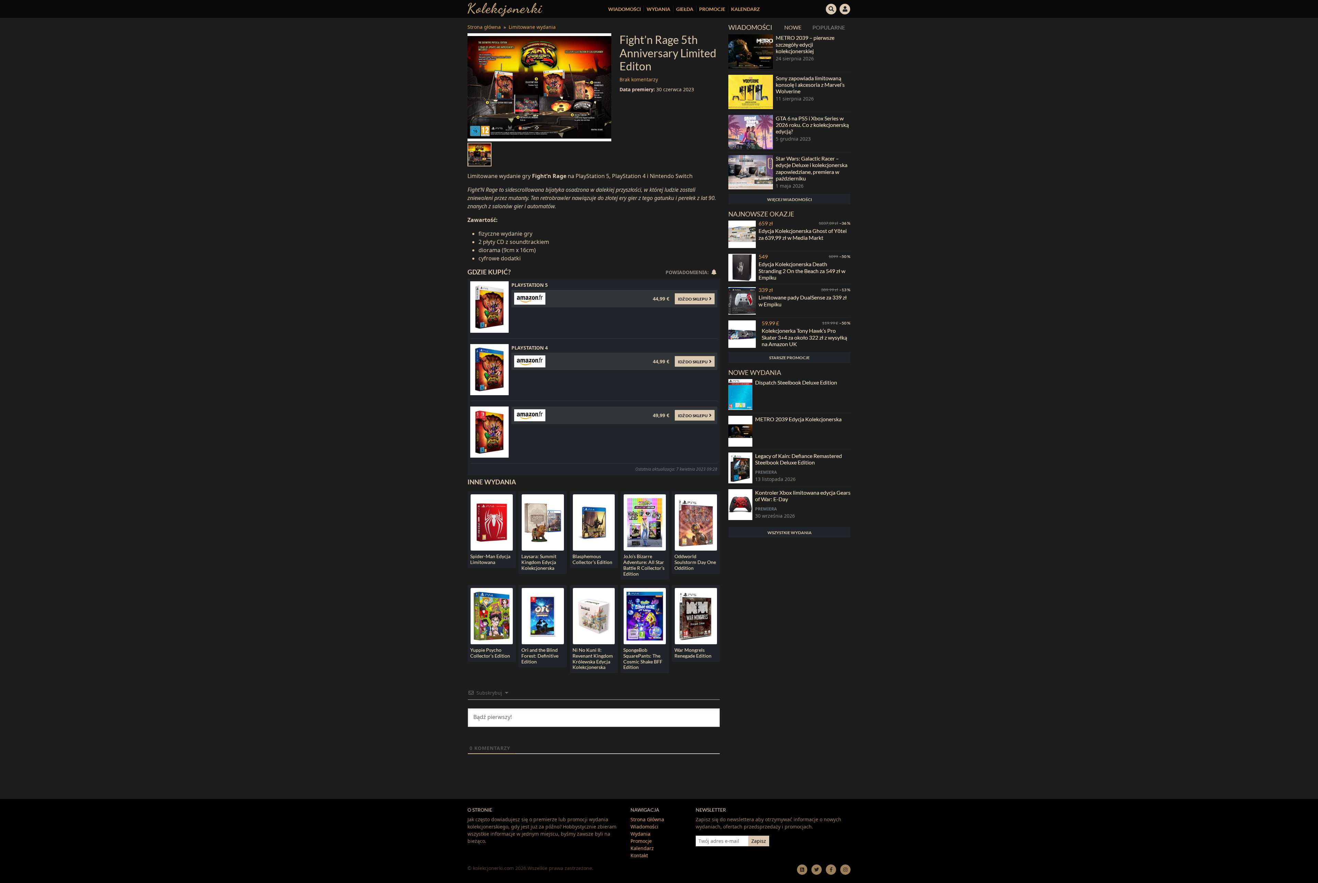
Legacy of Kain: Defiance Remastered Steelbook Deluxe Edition (798, 459)
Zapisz (758, 841)
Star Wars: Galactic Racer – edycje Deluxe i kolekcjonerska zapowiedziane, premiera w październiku (811, 168)
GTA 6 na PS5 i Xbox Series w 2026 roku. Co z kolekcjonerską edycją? (812, 124)
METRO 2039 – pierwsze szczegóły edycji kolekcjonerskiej (805, 44)
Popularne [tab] (828, 27)
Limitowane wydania (532, 27)
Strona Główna (647, 819)
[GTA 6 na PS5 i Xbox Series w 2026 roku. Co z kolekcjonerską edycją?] (750, 132)
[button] (831, 8)
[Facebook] (831, 869)
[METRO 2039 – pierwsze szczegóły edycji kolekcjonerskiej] (750, 51)
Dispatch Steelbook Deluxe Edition (796, 382)
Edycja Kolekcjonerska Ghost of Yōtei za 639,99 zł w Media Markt (803, 233)
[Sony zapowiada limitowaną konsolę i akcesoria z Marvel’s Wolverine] (750, 92)
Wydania (658, 9)
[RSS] (802, 869)
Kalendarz (745, 9)
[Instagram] (845, 869)
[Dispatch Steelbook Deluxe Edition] (740, 394)
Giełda (684, 9)
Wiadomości (624, 9)
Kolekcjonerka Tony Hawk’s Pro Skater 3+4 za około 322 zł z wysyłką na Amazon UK (804, 337)
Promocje (712, 9)
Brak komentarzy (639, 79)
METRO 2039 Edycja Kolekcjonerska (798, 419)
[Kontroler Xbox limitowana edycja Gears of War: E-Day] (740, 504)
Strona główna (484, 27)
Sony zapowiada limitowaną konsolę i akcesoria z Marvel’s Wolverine (810, 84)
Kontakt (639, 855)
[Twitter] (816, 869)
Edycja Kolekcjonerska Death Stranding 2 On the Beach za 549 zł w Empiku (802, 270)
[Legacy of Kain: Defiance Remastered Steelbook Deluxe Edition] (740, 467)
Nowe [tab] (792, 27)
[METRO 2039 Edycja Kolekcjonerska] (740, 431)
